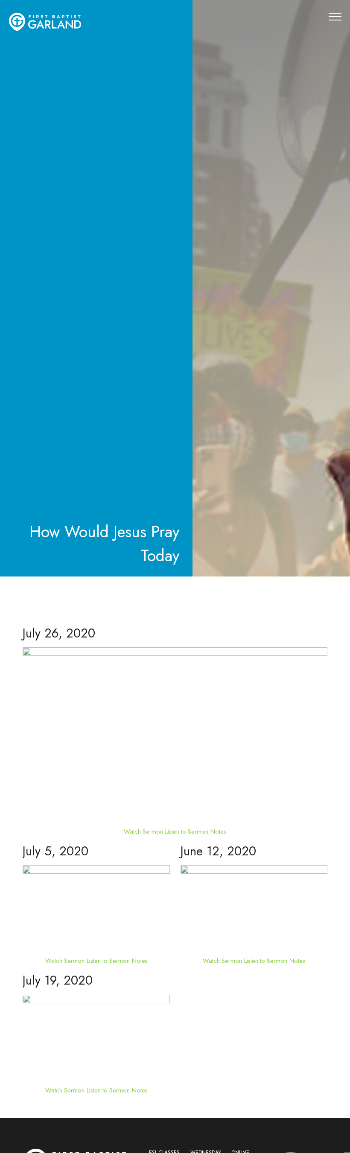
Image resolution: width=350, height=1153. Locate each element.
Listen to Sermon (186, 831)
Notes (218, 831)
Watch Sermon (143, 831)
